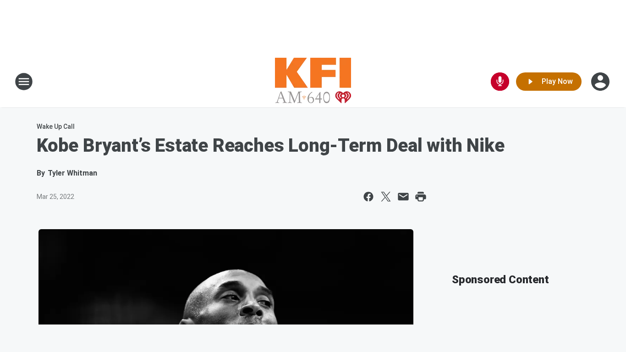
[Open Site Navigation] (24, 81)
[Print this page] (420, 196)
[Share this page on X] (385, 196)
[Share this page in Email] (403, 196)
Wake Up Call (56, 126)
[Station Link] (313, 81)
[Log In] (601, 81)
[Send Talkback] (500, 81)
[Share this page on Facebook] (368, 196)
